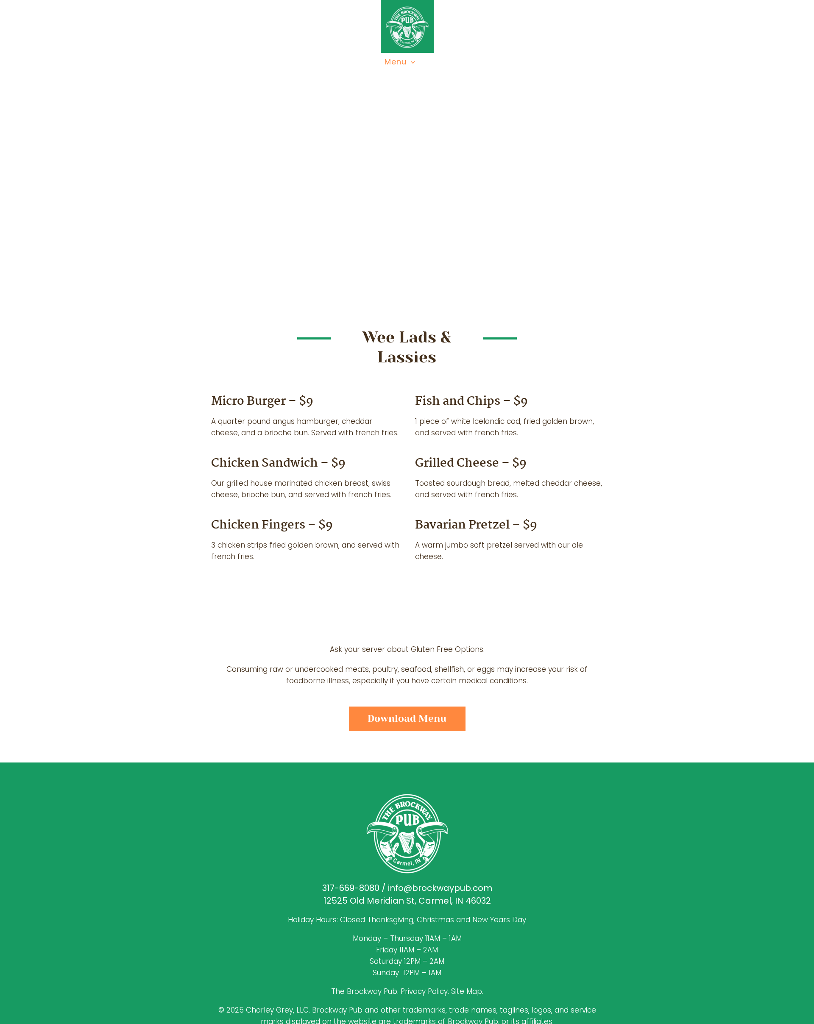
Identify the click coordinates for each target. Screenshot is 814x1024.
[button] (797, 960)
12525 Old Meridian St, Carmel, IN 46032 (407, 901)
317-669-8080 (350, 888)
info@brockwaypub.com (440, 888)
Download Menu (407, 718)
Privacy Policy (86, 1007)
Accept (748, 983)
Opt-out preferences (38, 1007)
